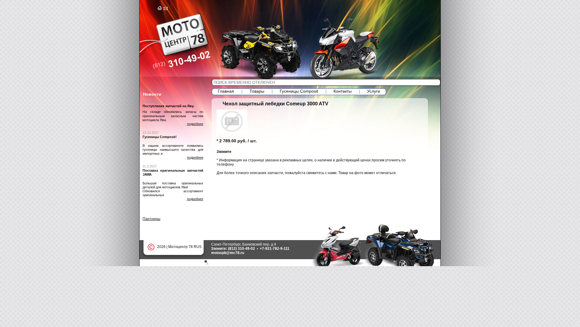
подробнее (195, 124)
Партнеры (151, 219)
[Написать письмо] (166, 9)
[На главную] (160, 9)
